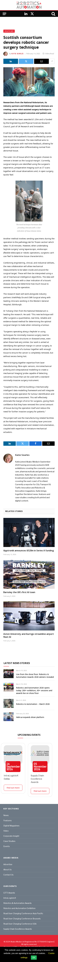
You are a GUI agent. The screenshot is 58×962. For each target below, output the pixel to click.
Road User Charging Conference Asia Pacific (23, 913)
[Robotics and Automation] (29, 5)
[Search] (53, 14)
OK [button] (34, 958)
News (6, 815)
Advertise (7, 864)
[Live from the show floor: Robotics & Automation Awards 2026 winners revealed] (9, 673)
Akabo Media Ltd (17, 942)
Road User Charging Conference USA (19, 924)
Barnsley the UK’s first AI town (19, 592)
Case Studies (9, 841)
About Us (7, 869)
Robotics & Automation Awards (17, 903)
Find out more (13, 787)
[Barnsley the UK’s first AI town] (29, 574)
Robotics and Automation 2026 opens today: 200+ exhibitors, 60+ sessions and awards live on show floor (34, 690)
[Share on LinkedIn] (10, 61)
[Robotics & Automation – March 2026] (9, 703)
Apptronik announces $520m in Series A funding (28, 550)
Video (6, 831)
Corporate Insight (11, 836)
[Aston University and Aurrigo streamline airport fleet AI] (29, 615)
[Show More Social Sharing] (52, 61)
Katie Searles (17, 53)
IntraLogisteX (9, 898)
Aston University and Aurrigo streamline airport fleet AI (28, 635)
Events (6, 846)
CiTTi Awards (9, 893)
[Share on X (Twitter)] (26, 61)
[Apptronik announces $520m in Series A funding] (29, 532)
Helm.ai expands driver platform (30, 717)
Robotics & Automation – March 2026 (33, 704)
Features (7, 820)
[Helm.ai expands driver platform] (9, 716)
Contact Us (8, 875)
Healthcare (9, 31)
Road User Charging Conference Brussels (22, 918)
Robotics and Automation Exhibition (19, 908)
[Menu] (4, 14)
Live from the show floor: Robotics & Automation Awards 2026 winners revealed (35, 675)
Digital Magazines (11, 825)
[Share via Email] (41, 61)
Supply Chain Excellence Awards (37, 778)
